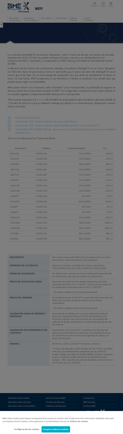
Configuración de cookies (26, 429)
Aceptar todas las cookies (55, 429)
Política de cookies (79, 421)
